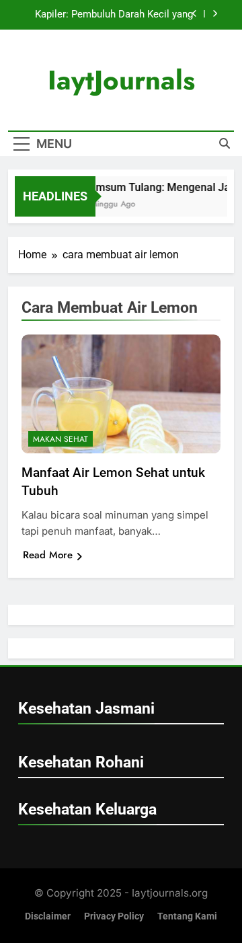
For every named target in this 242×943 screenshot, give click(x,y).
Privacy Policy (114, 916)
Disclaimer (48, 916)
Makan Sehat (60, 439)
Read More (48, 555)
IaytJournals (121, 80)
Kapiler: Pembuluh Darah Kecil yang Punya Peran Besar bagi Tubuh (114, 14)
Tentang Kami (187, 916)
